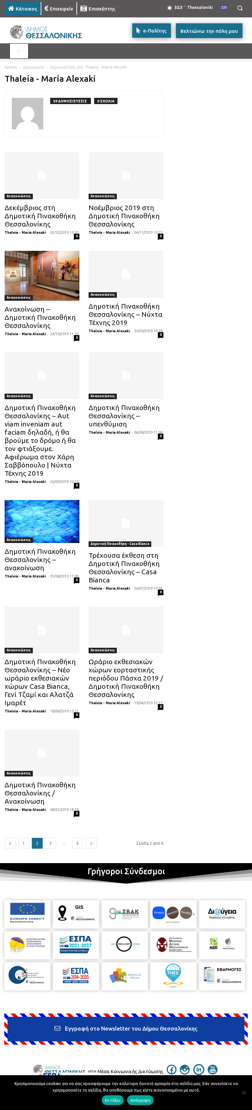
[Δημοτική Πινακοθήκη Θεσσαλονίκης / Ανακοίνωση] (42, 752)
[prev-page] (10, 843)
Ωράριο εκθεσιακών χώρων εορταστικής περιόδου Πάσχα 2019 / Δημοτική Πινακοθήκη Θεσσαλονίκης (126, 678)
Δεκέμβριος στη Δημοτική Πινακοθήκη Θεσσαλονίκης (40, 216)
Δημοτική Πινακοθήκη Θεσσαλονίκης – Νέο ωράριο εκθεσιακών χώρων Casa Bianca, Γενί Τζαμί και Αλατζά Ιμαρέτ (40, 682)
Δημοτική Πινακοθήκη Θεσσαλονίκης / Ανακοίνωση (40, 793)
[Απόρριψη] (244, 1092)
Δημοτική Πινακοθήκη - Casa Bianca (120, 544)
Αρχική (11, 67)
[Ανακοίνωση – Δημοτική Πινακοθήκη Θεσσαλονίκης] (42, 276)
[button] (239, 8)
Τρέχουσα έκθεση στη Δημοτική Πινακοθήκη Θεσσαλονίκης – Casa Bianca (124, 567)
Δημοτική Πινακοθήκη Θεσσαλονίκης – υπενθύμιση (124, 415)
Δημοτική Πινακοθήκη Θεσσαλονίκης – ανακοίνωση (40, 559)
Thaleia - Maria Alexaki (25, 232)
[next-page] (91, 843)
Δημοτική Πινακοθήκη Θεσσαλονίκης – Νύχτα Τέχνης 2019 (125, 314)
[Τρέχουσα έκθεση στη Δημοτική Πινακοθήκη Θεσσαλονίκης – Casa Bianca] (126, 523)
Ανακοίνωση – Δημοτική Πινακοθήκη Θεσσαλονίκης (40, 317)
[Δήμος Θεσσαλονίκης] (49, 32)
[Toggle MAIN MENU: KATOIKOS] (19, 51)
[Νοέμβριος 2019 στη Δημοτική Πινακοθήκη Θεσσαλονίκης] (126, 175)
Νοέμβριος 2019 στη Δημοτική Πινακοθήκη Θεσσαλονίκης (124, 216)
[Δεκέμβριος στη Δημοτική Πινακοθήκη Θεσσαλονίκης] (42, 175)
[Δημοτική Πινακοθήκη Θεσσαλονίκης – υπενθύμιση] (126, 375)
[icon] (171, 1072)
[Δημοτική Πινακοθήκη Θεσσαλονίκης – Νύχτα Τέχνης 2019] (126, 274)
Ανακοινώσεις (19, 196)
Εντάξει (112, 1100)
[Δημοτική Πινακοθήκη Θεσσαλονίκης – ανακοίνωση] (42, 521)
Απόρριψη (140, 1100)
